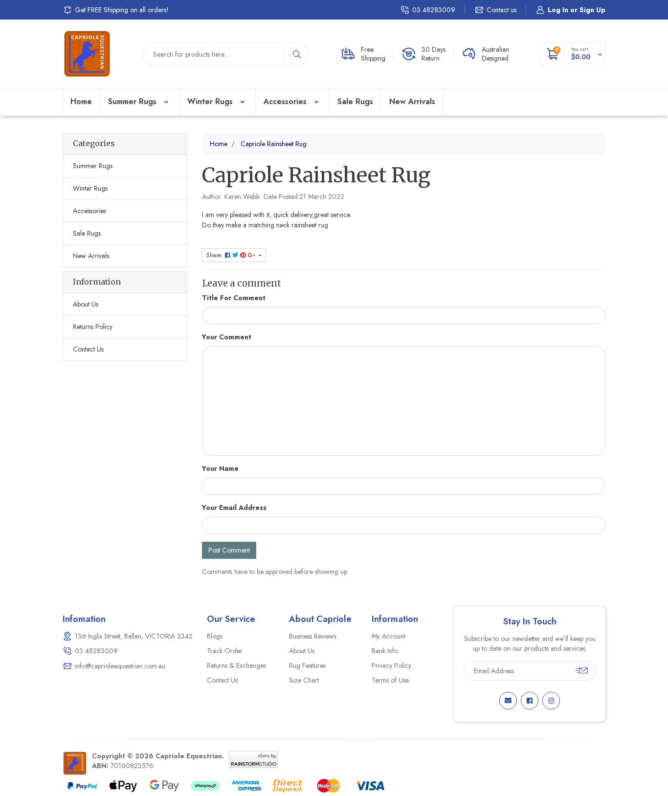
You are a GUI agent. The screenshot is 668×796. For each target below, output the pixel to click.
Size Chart (304, 680)
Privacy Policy (391, 665)
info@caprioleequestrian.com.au (120, 666)
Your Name (220, 468)
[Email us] (508, 700)
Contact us (501, 10)
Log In (558, 10)
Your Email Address (234, 507)
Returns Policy (92, 327)
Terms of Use (390, 680)
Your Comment (226, 337)
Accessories (285, 101)
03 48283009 (433, 10)
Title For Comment (234, 298)
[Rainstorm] (253, 758)
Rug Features (307, 665)
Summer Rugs (132, 101)
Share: (215, 255)
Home (81, 101)
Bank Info (385, 651)
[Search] (297, 54)
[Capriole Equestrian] (87, 53)
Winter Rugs (210, 101)
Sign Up (592, 10)
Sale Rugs (355, 101)
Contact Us (88, 349)
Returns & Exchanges (236, 665)
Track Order (225, 651)
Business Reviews (312, 636)
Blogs (215, 636)
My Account (388, 636)
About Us (85, 304)
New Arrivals (412, 101)
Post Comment (229, 550)
